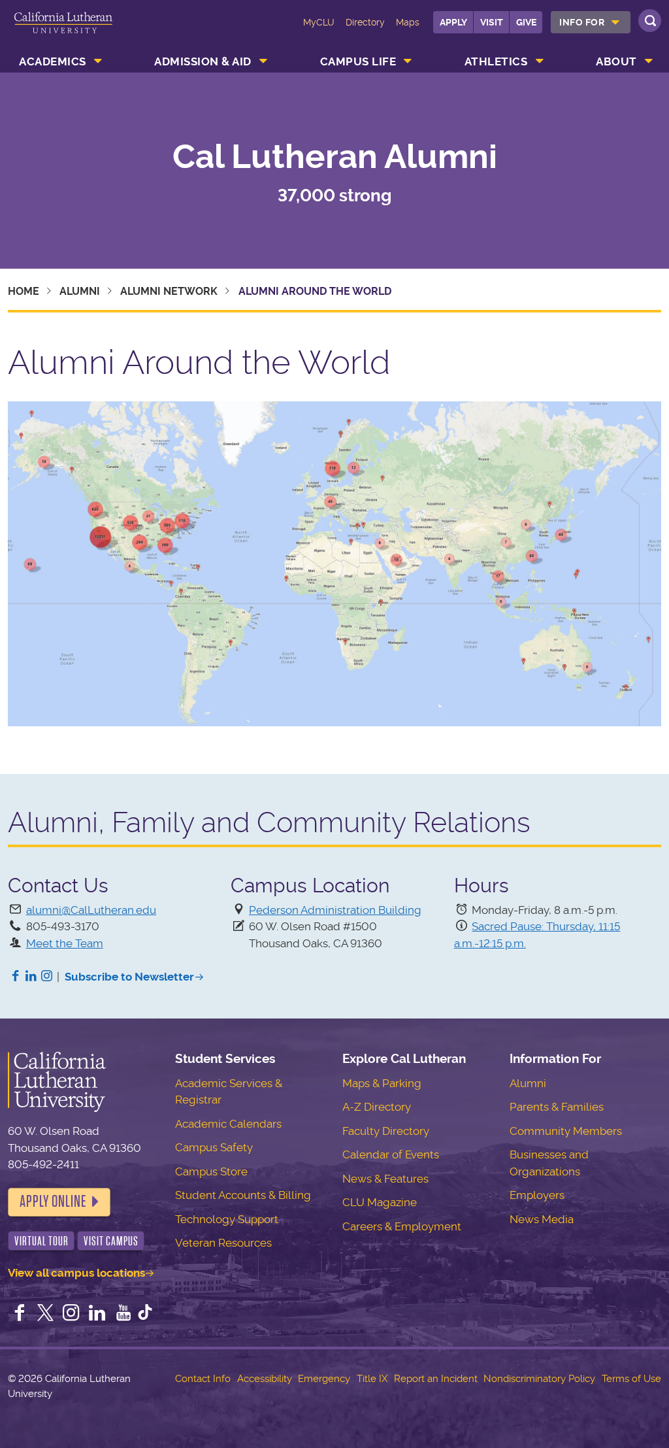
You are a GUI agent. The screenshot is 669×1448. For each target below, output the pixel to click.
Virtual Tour (41, 1241)
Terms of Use (631, 1379)
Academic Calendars (228, 1123)
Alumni (79, 291)
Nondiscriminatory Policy (539, 1379)
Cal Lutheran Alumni (334, 156)
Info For (581, 22)
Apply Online (53, 1201)
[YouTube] (123, 1314)
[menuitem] (590, 22)
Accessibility (264, 1379)
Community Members (566, 1130)
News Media (542, 1219)
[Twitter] (45, 1314)
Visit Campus (111, 1241)
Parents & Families (557, 1106)
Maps (407, 22)
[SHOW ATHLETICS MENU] (539, 61)
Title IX (372, 1379)
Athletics (496, 61)
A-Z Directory (376, 1106)
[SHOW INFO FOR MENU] (615, 22)
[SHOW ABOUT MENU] (648, 61)
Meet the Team (64, 943)
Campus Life (358, 61)
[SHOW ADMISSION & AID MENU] (263, 61)
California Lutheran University (63, 31)
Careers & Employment (401, 1226)
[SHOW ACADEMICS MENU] (98, 61)
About (616, 61)
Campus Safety (214, 1147)
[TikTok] (145, 1314)
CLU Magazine (379, 1202)
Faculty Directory (385, 1130)
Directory (365, 22)
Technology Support (226, 1219)
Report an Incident (436, 1379)
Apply (453, 22)
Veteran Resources (223, 1242)
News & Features (385, 1178)
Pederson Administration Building (335, 910)
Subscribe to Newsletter (129, 976)
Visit (491, 22)
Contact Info (203, 1379)
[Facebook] (16, 976)
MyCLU (318, 22)
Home (23, 291)
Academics (52, 61)
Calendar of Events (390, 1154)
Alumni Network (169, 291)
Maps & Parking (381, 1083)
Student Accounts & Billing (243, 1195)
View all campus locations (76, 1272)
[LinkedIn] (31, 976)
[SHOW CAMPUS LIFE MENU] (408, 61)
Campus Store (211, 1171)
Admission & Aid (203, 61)
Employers (537, 1195)
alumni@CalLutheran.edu (91, 910)
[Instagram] (47, 976)
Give (526, 22)
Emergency (324, 1379)
